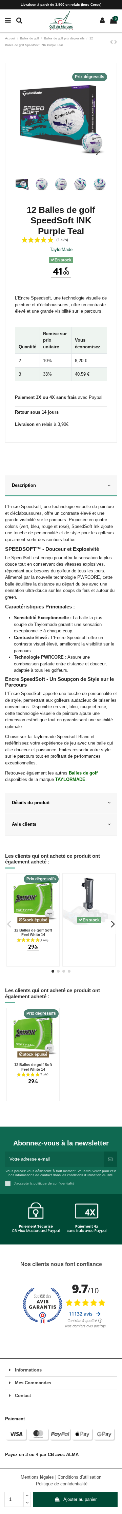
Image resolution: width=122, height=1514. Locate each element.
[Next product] (116, 41)
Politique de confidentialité (61, 1483)
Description (24, 485)
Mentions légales (38, 1477)
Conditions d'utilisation (79, 1477)
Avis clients (24, 824)
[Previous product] (112, 41)
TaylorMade (61, 249)
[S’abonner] (110, 1159)
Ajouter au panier (80, 1499)
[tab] (61, 486)
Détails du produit (30, 802)
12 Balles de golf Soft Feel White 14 (33, 932)
